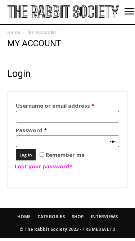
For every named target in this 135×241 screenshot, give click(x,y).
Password (43, 130)
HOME (24, 217)
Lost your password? (43, 166)
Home (14, 32)
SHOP (78, 217)
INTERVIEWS (104, 217)
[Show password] (113, 141)
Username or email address (67, 105)
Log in (25, 155)
